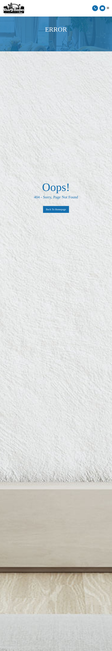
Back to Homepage (56, 209)
